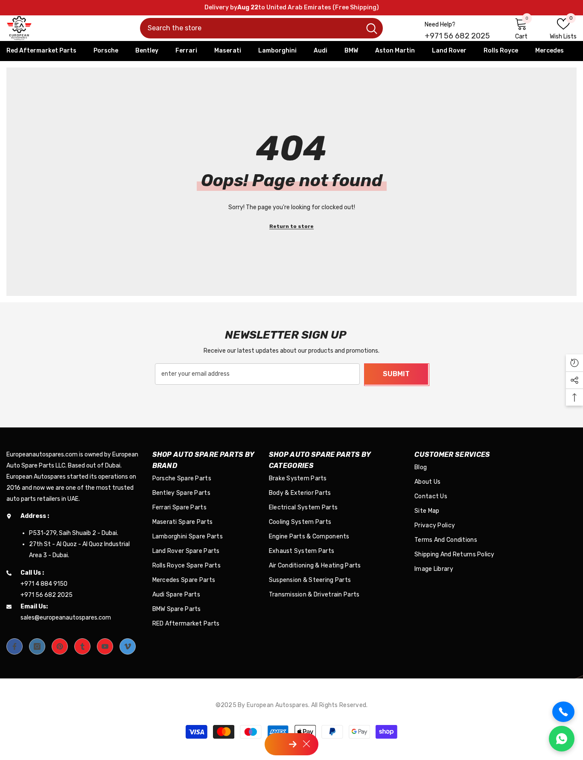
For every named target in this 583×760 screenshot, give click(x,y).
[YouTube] (105, 646)
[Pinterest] (60, 646)
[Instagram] (37, 646)
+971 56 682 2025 (457, 36)
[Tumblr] (82, 646)
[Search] (261, 28)
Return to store (291, 226)
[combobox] (250, 28)
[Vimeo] (128, 646)
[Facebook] (14, 646)
